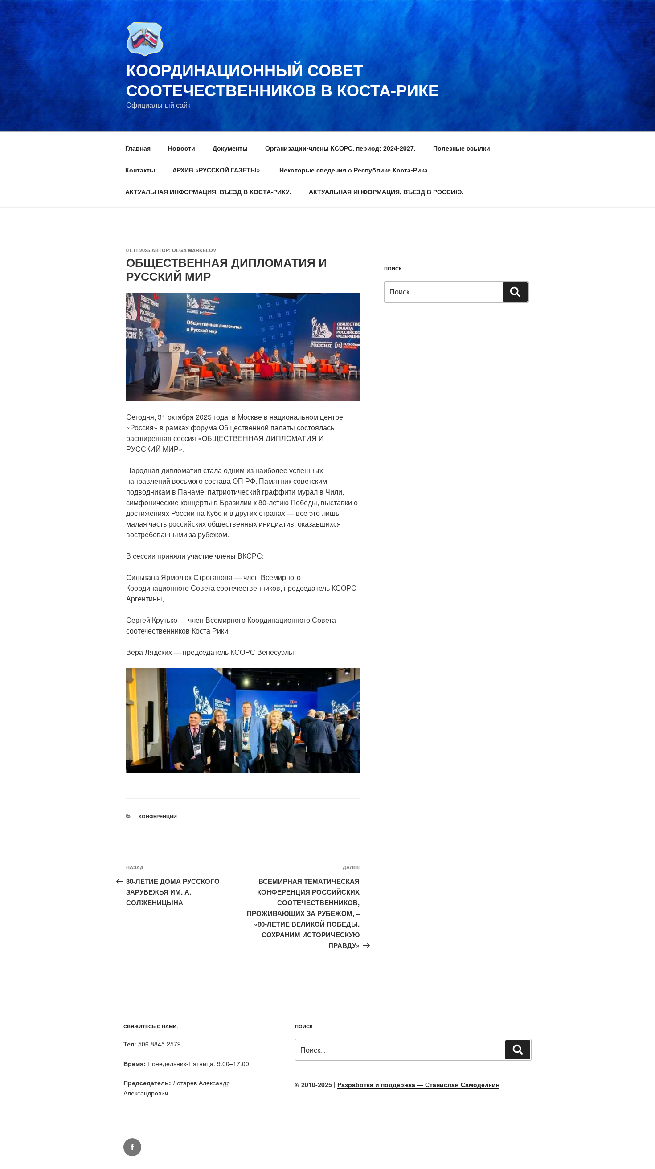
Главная (138, 147)
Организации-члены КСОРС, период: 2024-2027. (340, 147)
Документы (230, 147)
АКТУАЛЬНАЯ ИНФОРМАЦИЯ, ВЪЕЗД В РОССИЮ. (386, 191)
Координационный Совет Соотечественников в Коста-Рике (282, 79)
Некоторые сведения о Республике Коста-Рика (353, 169)
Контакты (140, 169)
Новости (181, 147)
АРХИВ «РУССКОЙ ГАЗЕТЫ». (217, 169)
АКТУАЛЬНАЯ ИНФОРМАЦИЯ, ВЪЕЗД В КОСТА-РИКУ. (208, 191)
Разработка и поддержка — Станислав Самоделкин (418, 1084)
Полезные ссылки (461, 147)
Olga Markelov (194, 250)
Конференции (158, 816)
